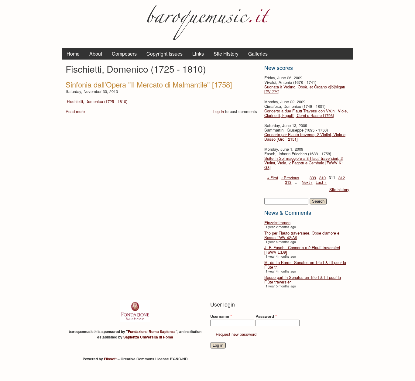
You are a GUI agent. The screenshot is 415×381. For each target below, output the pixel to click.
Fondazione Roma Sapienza (152, 331)
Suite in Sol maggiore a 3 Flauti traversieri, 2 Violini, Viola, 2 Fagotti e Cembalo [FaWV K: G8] (303, 162)
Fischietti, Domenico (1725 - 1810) (97, 101)
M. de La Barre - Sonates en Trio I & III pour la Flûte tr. (305, 264)
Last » (321, 182)
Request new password (236, 334)
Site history (339, 189)
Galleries (258, 53)
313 (288, 182)
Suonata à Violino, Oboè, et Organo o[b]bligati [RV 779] (304, 89)
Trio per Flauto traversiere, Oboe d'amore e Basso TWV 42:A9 (301, 235)
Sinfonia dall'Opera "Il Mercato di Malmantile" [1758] (149, 84)
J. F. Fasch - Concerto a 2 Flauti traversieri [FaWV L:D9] (302, 249)
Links (198, 53)
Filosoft (110, 359)
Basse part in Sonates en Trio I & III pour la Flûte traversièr (302, 279)
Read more (75, 111)
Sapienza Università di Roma (148, 337)
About (95, 53)
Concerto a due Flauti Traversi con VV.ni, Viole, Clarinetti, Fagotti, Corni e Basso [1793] (306, 113)
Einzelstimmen (277, 222)
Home (73, 53)
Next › (307, 182)
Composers (124, 53)
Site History (226, 53)
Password (266, 316)
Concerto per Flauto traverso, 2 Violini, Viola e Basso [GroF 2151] (304, 137)
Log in (218, 111)
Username (221, 316)
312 (341, 177)
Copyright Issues (164, 53)
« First (272, 177)
